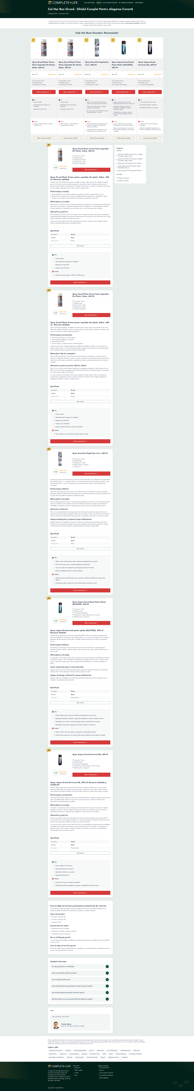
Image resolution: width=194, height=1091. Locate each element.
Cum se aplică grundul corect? (61, 979)
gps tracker (84, 1054)
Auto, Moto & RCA (89, 2)
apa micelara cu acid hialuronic (56, 1057)
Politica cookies (78, 1070)
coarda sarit (68, 1050)
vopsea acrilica (100, 1050)
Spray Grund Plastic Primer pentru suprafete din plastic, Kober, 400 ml (130, 155)
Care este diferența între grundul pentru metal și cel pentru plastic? (72, 986)
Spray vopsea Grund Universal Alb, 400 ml (130, 170)
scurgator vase (63, 1054)
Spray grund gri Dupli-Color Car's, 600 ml (129, 163)
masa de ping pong (74, 1054)
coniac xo (91, 1050)
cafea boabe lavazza (125, 1050)
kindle (104, 1054)
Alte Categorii (139, 2)
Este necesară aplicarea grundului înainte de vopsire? (68, 992)
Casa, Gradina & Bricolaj (110, 2)
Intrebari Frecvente (123, 181)
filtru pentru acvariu (95, 1054)
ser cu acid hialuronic (112, 1050)
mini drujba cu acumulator (135, 1054)
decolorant (69, 1057)
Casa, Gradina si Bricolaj (106, 1073)
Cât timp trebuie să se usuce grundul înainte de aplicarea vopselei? (72, 999)
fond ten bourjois (79, 1057)
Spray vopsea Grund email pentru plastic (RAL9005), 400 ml (129, 167)
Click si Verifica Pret (43, 92)
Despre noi (77, 1068)
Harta (75, 1075)
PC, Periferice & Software (126, 2)
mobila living (136, 1050)
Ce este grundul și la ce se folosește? (63, 966)
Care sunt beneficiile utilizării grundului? (64, 973)
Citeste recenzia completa (44, 138)
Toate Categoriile (104, 1078)
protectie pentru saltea (92, 1057)
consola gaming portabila (80, 1050)
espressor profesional (121, 1054)
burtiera (111, 1054)
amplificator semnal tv (113, 1057)
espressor (103, 1057)
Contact (76, 1073)
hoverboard (124, 1057)
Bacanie (99, 2)
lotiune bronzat (52, 1054)
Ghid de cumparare (123, 178)
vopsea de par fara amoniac (55, 1050)
